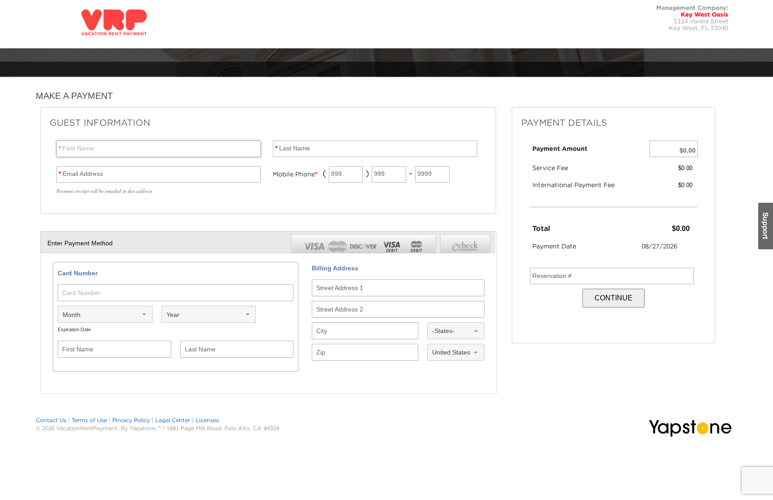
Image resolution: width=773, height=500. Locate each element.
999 (336, 173)
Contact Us (51, 420)
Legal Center (172, 420)
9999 (424, 173)
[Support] (765, 226)
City (321, 330)
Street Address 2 (339, 309)
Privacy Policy (131, 420)
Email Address (81, 173)
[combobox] (105, 314)
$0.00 (688, 150)
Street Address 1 (339, 287)
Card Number (81, 292)
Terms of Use (89, 420)
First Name (76, 148)
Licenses (207, 420)
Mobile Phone (295, 174)
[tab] (465, 243)
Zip (320, 352)
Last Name (292, 148)
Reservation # (552, 275)
